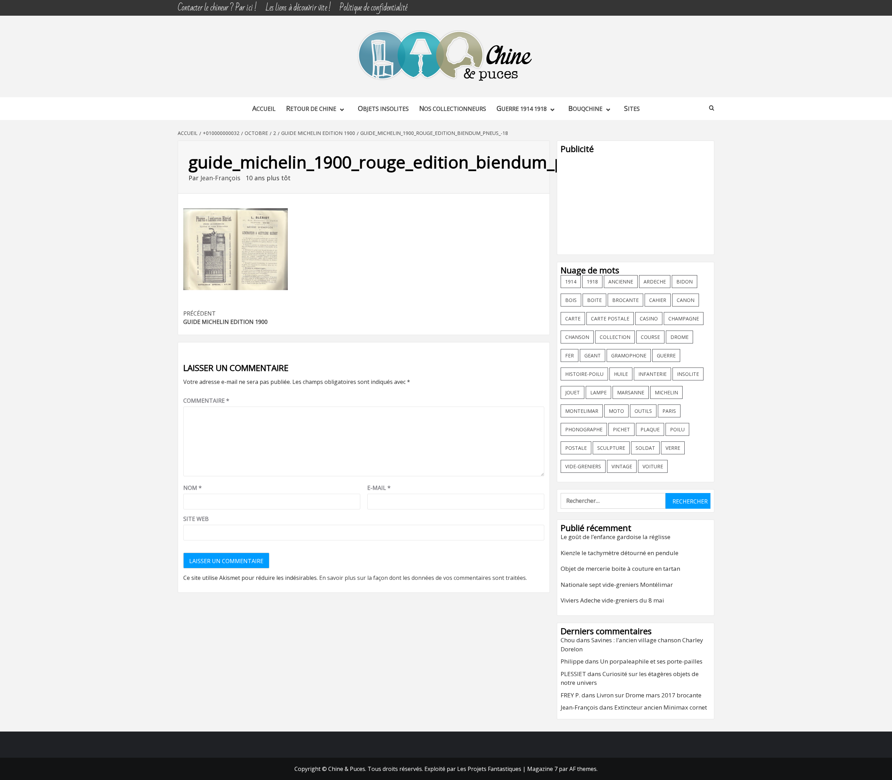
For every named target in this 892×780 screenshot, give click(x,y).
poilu (677, 429)
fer (569, 355)
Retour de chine (311, 108)
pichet (621, 429)
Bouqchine (585, 108)
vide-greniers (583, 466)
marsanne (630, 392)
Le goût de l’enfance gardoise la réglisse (615, 537)
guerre (666, 355)
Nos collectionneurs (452, 108)
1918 (592, 281)
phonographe (583, 429)
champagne (683, 318)
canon (685, 300)
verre (673, 448)
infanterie (652, 374)
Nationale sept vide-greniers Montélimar (617, 585)
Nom (192, 488)
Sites (632, 108)
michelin (666, 392)
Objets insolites (383, 108)
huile (621, 374)
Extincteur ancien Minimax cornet (660, 707)
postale (576, 448)
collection (615, 337)
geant (592, 355)
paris (669, 411)
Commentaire (206, 400)
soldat (645, 448)
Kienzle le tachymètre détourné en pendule (619, 553)
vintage (622, 466)
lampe (598, 392)
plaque (650, 429)
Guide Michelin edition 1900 (225, 318)
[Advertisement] (635, 202)
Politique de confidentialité (373, 8)
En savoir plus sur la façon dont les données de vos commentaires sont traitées (422, 578)
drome (679, 337)
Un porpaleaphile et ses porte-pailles (651, 661)
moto (616, 411)
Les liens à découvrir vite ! (298, 8)
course (650, 337)
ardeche (655, 281)
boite (594, 300)
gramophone (628, 355)
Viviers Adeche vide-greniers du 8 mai (612, 600)
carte (572, 318)
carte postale (610, 318)
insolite (688, 374)
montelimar (581, 411)
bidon (684, 281)
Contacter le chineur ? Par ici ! (217, 8)
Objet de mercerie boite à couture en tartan (620, 569)
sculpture (611, 448)
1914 (570, 281)
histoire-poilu (584, 374)
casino (649, 318)
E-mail (379, 488)
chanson (577, 337)
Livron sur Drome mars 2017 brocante (649, 695)
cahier (657, 300)
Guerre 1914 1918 (522, 108)
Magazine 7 (542, 769)
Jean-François (221, 178)
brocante (625, 300)
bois (571, 300)
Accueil (264, 108)
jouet (572, 392)
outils (643, 411)
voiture (653, 466)
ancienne (620, 281)
